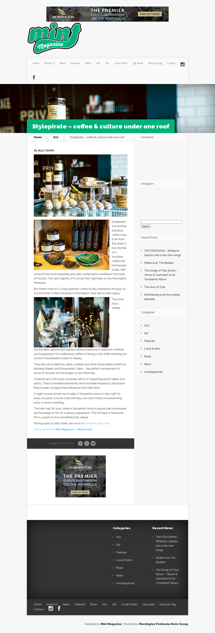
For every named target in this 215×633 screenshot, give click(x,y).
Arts (98, 63)
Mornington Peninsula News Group (163, 624)
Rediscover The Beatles (159, 262)
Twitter (93, 443)
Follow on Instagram (163, 204)
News (63, 63)
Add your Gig (155, 63)
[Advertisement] (57, 548)
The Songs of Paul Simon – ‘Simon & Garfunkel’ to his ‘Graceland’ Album (161, 275)
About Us (50, 63)
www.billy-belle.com (96, 423)
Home (36, 63)
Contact (171, 63)
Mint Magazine (111, 624)
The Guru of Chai (154, 287)
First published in (63, 429)
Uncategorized (153, 371)
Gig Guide (138, 63)
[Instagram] (182, 64)
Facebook (86, 443)
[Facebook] (33, 77)
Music (88, 63)
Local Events (121, 63)
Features (75, 63)
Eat (107, 63)
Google (80, 443)
